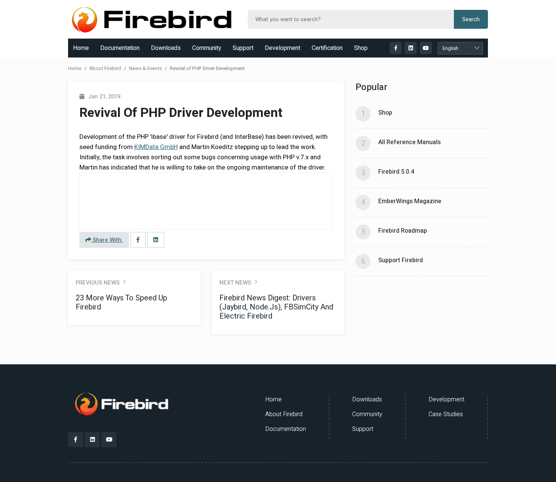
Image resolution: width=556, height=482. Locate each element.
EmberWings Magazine (409, 201)
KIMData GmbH (156, 147)
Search (471, 19)
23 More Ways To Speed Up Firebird (121, 302)
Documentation (120, 48)
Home (81, 48)
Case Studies (446, 414)
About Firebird (105, 68)
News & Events (145, 68)
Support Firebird (400, 260)
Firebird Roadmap (402, 230)
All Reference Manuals (409, 142)
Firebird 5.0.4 (396, 171)
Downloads (166, 48)
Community (206, 48)
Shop (361, 48)
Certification (327, 48)
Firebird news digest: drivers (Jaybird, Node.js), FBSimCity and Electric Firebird (276, 307)
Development (282, 48)
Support (243, 48)
